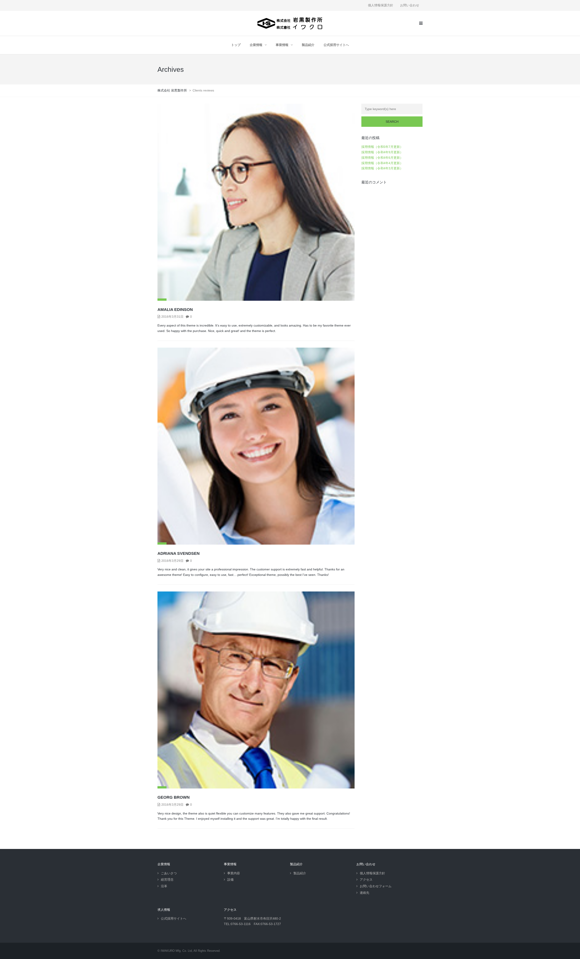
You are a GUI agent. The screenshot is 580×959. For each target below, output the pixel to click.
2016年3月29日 (172, 560)
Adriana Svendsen (178, 553)
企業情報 (256, 45)
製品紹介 (308, 45)
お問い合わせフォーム (376, 886)
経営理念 (167, 879)
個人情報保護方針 (380, 5)
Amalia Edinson (175, 309)
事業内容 (233, 873)
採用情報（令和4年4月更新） (382, 163)
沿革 (164, 886)
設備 (230, 879)
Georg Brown (173, 797)
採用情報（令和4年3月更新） (382, 168)
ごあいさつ (169, 873)
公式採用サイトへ (336, 45)
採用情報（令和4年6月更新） (382, 157)
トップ (236, 45)
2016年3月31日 (172, 316)
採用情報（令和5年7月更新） (382, 147)
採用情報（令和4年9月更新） (382, 152)
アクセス (366, 879)
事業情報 (282, 45)
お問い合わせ (409, 5)
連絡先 (364, 892)
